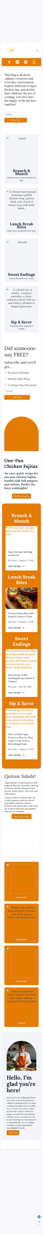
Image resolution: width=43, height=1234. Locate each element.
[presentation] (21, 536)
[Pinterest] (25, 62)
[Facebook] (9, 62)
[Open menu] (37, 50)
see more (15, 628)
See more (15, 566)
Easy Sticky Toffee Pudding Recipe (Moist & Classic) (21, 678)
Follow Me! (16, 120)
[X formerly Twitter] (34, 62)
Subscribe (17, 397)
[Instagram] (17, 62)
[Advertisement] (21, 21)
